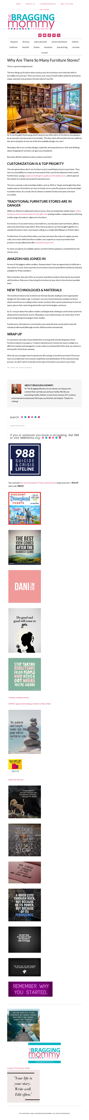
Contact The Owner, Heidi (18, 1068)
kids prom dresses (15, 779)
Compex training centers (18, 697)
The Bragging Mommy (43, 1113)
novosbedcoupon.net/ (44, 242)
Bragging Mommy (31, 21)
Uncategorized (25, 367)
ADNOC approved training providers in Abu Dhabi (29, 703)
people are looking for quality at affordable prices (45, 175)
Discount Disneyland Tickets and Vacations (38, 483)
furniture (14, 367)
